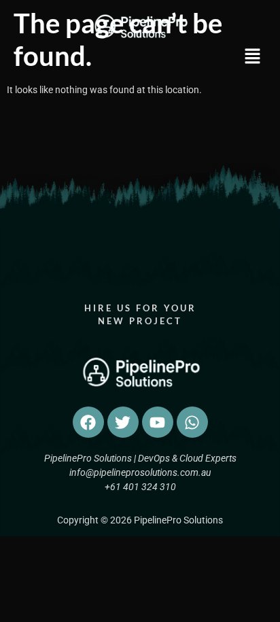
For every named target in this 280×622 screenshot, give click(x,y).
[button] (241, 58)
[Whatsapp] (192, 422)
